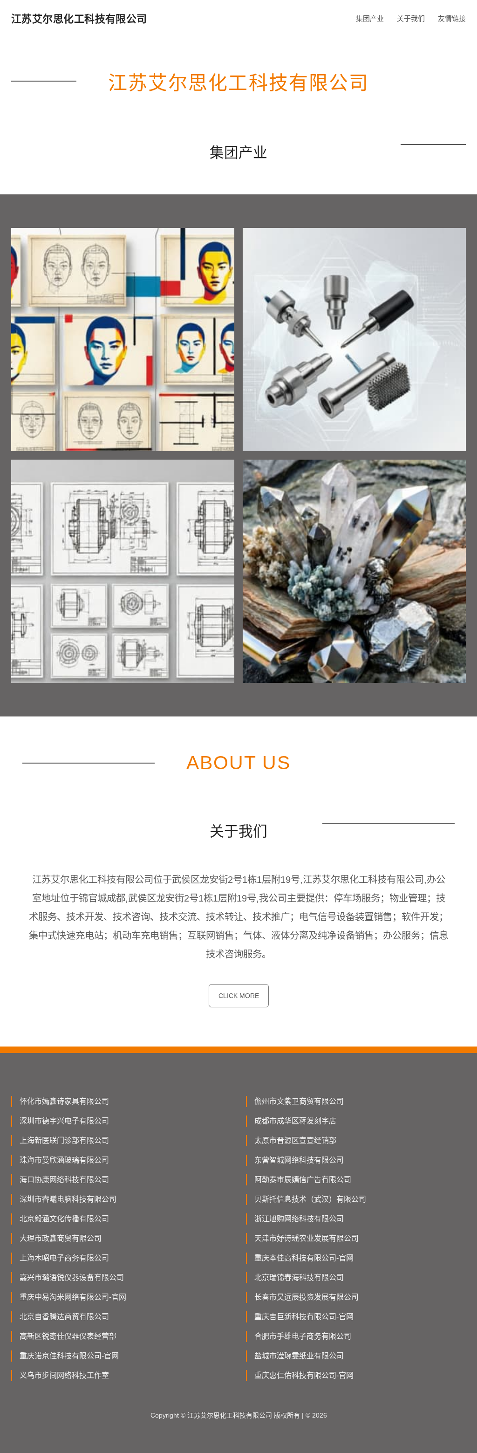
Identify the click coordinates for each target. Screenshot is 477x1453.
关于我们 (411, 18)
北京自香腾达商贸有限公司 (64, 1317)
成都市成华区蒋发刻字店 (295, 1121)
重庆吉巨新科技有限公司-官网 (304, 1317)
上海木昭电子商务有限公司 (64, 1258)
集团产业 (370, 18)
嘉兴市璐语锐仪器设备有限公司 (72, 1277)
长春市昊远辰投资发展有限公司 (306, 1297)
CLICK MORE (238, 995)
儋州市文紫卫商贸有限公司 (299, 1101)
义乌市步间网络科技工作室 (64, 1375)
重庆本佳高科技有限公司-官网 (304, 1258)
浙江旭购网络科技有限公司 (299, 1219)
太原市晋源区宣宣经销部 (295, 1140)
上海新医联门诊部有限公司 (64, 1140)
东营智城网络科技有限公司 (299, 1160)
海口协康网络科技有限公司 (64, 1180)
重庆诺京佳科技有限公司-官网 (69, 1356)
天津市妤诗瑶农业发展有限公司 (306, 1238)
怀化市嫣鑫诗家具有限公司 (64, 1101)
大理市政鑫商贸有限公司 (61, 1238)
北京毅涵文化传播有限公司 (64, 1219)
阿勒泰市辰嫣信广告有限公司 (302, 1180)
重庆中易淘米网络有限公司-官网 (73, 1297)
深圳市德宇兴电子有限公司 (64, 1121)
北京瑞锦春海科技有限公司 (299, 1277)
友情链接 (452, 18)
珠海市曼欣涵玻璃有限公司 (64, 1160)
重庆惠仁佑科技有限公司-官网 (304, 1375)
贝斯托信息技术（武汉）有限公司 (310, 1199)
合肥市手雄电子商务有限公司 (302, 1336)
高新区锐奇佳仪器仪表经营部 (68, 1336)
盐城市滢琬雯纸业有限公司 (299, 1356)
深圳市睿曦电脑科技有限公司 (68, 1199)
